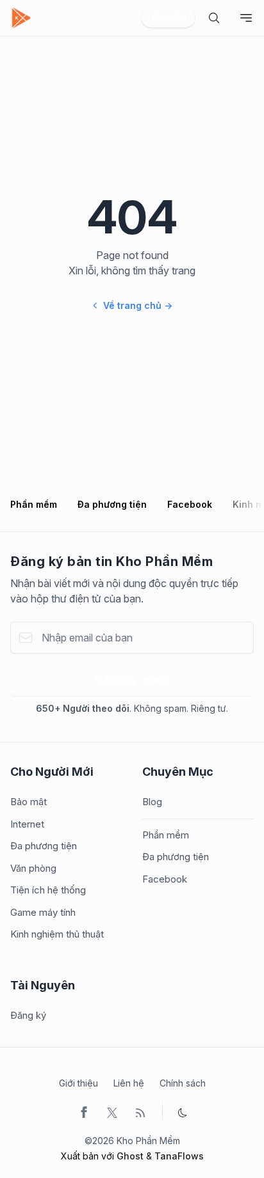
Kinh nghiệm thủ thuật (57, 934)
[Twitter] (112, 1111)
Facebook (189, 504)
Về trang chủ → (137, 305)
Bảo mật (28, 802)
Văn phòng (33, 868)
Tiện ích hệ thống (48, 890)
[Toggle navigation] (246, 18)
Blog (152, 802)
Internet (27, 824)
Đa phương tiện (112, 504)
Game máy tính (43, 912)
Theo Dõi (168, 17)
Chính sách (183, 1083)
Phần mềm (33, 504)
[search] (214, 17)
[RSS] (140, 1111)
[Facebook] (83, 1111)
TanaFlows (179, 1156)
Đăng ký (28, 1015)
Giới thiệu (78, 1083)
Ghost (130, 1156)
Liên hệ (128, 1083)
